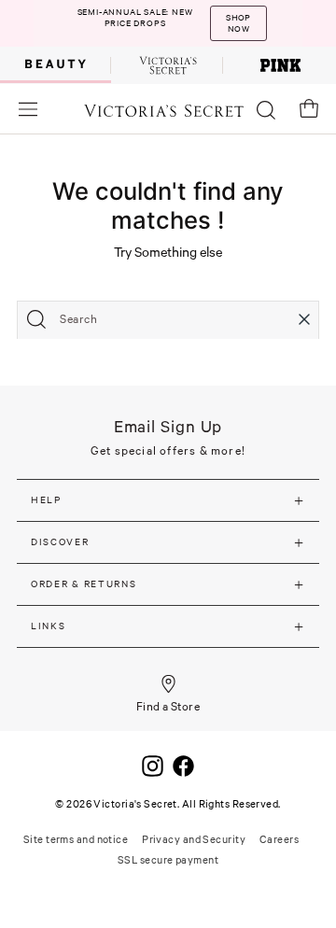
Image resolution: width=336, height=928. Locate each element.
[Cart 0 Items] (308, 108)
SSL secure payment (168, 859)
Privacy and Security (193, 839)
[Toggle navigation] (28, 108)
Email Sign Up (168, 426)
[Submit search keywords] (36, 319)
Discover (60, 542)
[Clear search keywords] (304, 319)
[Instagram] (152, 764)
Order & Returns (84, 584)
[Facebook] (183, 764)
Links (48, 626)
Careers (279, 839)
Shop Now (238, 23)
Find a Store (168, 706)
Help (46, 500)
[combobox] (168, 320)
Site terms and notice (75, 839)
